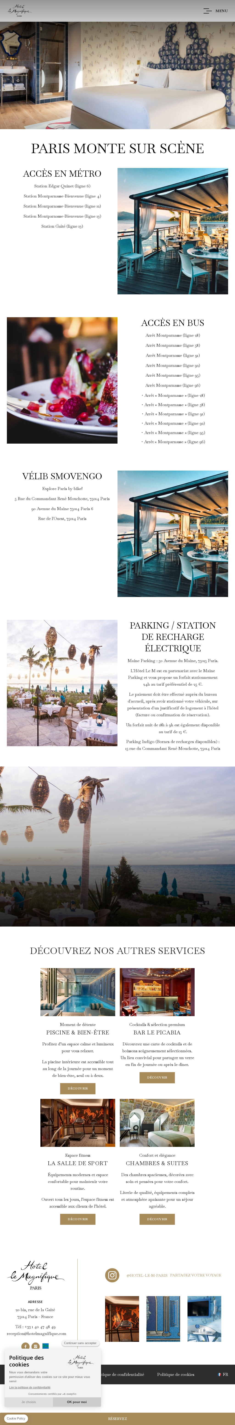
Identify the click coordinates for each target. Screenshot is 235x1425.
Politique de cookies (175, 1374)
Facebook (25, 1346)
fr (225, 1374)
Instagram (35, 1346)
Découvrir (78, 1088)
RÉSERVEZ (117, 1419)
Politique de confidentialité (119, 1374)
